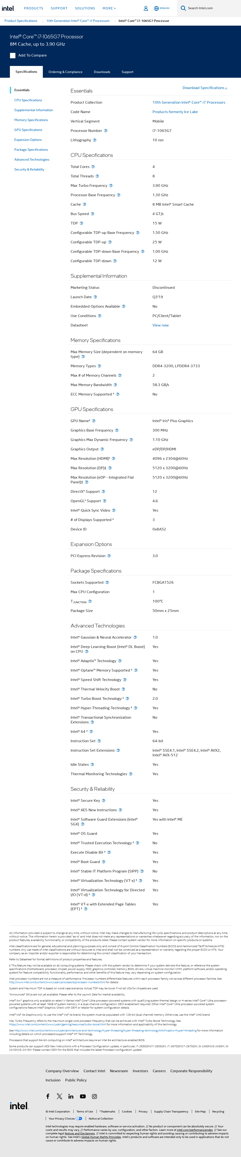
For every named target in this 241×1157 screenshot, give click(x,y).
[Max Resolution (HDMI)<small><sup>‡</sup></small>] (113, 458)
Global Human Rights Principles (101, 1137)
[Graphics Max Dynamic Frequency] (131, 440)
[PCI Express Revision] (109, 556)
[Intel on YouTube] (83, 1097)
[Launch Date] (95, 297)
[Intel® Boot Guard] (103, 862)
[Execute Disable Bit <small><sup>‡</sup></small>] (109, 852)
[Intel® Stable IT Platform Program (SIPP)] (142, 871)
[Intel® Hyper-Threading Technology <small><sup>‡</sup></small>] (135, 708)
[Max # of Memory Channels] (119, 375)
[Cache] (84, 204)
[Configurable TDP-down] (114, 261)
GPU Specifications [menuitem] (28, 130)
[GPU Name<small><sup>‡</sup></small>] (93, 421)
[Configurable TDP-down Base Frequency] (142, 251)
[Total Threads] (97, 176)
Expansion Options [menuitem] (28, 140)
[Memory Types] (99, 366)
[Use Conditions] (99, 316)
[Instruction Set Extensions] (118, 750)
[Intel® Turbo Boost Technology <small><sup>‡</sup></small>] (127, 699)
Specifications (26, 71)
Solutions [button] (85, 8)
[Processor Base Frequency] (118, 195)
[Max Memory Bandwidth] (115, 385)
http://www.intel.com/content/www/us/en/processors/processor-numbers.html (57, 982)
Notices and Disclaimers (80, 1133)
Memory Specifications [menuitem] (31, 120)
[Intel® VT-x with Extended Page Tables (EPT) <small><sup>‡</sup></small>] (85, 909)
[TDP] (81, 223)
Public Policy (76, 1080)
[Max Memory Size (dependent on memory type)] (83, 356)
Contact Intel (94, 1071)
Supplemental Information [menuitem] (33, 110)
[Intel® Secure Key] (103, 800)
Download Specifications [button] (203, 88)
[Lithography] (94, 140)
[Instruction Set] (99, 741)
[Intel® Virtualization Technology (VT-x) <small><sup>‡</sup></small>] (140, 881)
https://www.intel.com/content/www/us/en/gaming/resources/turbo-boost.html (57, 1024)
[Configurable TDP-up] (109, 242)
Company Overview (62, 1071)
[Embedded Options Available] (123, 306)
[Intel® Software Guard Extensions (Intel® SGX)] (82, 824)
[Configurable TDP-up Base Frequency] (137, 233)
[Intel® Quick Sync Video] (113, 510)
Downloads (102, 72)
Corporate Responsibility (191, 1071)
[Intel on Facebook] (48, 1097)
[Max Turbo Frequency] (110, 185)
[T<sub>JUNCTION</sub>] (89, 601)
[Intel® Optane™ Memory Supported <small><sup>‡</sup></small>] (135, 670)
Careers (159, 1071)
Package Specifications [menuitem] (31, 149)
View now (161, 325)
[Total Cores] (93, 167)
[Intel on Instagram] (94, 1097)
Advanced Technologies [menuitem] (31, 159)
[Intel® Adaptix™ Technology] (119, 661)
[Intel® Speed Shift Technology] (124, 680)
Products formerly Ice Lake (175, 112)
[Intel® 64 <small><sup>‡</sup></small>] (91, 731)
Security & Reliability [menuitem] (29, 169)
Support (127, 72)
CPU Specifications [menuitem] (28, 100)
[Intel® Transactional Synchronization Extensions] (92, 722)
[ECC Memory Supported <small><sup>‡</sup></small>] (117, 394)
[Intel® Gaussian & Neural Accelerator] (135, 637)
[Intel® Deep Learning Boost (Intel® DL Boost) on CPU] (86, 651)
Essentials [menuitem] (22, 90)
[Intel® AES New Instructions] (120, 810)
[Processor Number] (105, 131)
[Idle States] (92, 764)
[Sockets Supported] (107, 582)
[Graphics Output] (102, 449)
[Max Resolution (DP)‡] (109, 468)
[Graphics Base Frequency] (116, 430)
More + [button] (109, 8)
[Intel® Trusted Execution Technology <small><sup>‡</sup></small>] (137, 843)
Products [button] (33, 8)
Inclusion (53, 1080)
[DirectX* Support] (103, 491)
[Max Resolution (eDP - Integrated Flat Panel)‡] (86, 482)
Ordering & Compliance (65, 72)
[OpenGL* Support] (104, 501)
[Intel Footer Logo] (19, 1105)
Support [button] (59, 8)
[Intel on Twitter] (60, 1097)
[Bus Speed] (92, 214)
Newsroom (119, 1071)
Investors (140, 1071)
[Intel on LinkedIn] (71, 1097)
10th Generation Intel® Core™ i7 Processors (189, 102)
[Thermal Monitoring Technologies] (130, 774)
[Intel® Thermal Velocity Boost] (123, 689)
